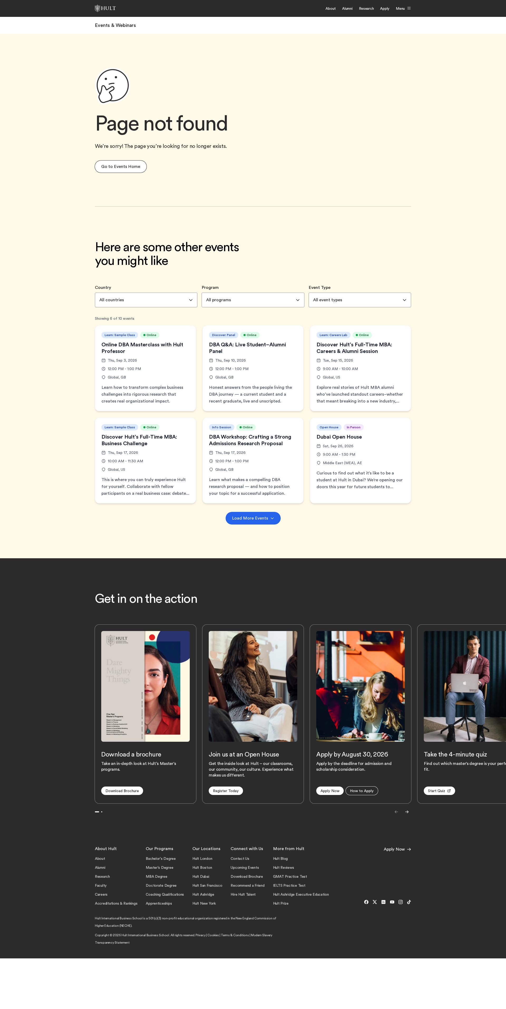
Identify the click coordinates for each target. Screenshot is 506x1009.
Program (210, 287)
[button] (121, 167)
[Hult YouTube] (392, 902)
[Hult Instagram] (400, 902)
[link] (115, 25)
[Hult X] (375, 902)
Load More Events (250, 518)
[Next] (407, 812)
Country (103, 287)
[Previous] (396, 812)
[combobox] (146, 300)
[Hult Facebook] (366, 902)
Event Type (319, 287)
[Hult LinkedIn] (383, 902)
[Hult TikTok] (408, 902)
